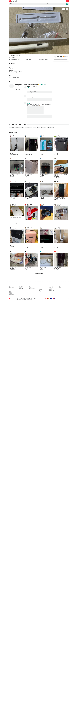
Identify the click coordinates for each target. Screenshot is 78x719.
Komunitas (10, 293)
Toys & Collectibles (51, 290)
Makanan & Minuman (52, 286)
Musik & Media (51, 287)
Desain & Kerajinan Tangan (52, 285)
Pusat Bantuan (18, 298)
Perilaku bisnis (30, 299)
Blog (10, 286)
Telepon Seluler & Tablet (42, 285)
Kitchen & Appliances (32, 288)
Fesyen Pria (20, 287)
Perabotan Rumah (31, 286)
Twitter (10, 285)
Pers (25, 298)
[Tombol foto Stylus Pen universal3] (39, 46)
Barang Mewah (21, 285)
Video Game (50, 289)
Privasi (27, 299)
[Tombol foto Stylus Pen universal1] (39, 15)
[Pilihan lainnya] (10, 155)
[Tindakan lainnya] (67, 9)
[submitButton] (67, 4)
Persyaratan (24, 299)
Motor (60, 287)
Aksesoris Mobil (61, 285)
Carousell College (11, 287)
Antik (50, 291)
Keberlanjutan (28, 298)
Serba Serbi (10, 292)
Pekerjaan (40, 290)
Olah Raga (50, 288)
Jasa (40, 291)
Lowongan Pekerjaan (33, 298)
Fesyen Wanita (21, 288)
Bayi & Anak (30, 285)
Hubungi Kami (23, 298)
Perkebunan (30, 287)
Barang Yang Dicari (11, 294)
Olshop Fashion (21, 286)
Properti (60, 286)
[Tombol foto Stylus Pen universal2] (39, 30)
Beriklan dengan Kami (19, 299)
